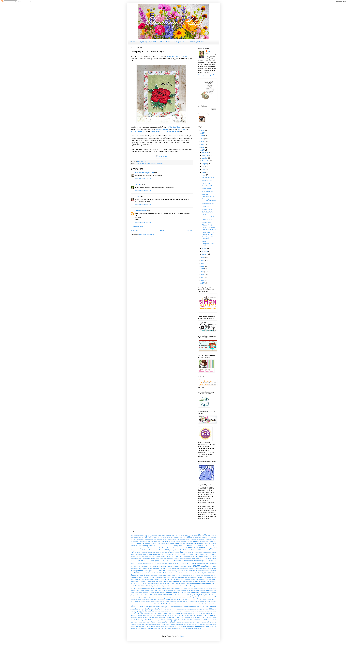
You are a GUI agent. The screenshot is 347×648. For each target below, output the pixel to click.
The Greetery (196, 617)
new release (212, 586)
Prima (208, 597)
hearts (136, 573)
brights (141, 548)
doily (210, 560)
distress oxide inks (190, 560)
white (181, 624)
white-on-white (195, 624)
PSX (212, 597)
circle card (191, 552)
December (205, 152)
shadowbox (176, 604)
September (206, 161)
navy (184, 586)
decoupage (188, 558)
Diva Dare (206, 560)
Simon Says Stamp (150, 163)
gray (174, 570)
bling (166, 545)
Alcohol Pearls (206, 189)
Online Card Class (168, 588)
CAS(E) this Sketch (202, 550)
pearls (188, 592)
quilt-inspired (165, 599)
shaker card (183, 604)
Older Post (189, 230)
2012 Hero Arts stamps (178, 535)
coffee (163, 554)
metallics (195, 581)
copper (177, 556)
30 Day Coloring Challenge (182, 539)
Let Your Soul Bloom (174, 127)
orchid (195, 588)
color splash (200, 554)
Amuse (151, 541)
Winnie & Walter (149, 626)
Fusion (155, 568)
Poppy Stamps (146, 597)
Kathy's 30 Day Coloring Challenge (204, 575)
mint (208, 581)
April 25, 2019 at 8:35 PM (143, 190)
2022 (202, 141)
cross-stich (170, 558)
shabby (158, 604)
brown (150, 548)
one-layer (158, 588)
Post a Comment (138, 226)
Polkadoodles (134, 597)
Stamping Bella (159, 611)
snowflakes (188, 607)
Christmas (183, 552)
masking (165, 581)
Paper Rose (180, 590)
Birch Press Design (210, 543)
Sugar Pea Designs (199, 613)
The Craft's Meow (183, 617)
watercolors (206, 622)
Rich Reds (181, 129)
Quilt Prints (157, 599)
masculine (155, 581)
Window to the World (137, 626)
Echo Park (159, 563)
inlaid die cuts (144, 575)
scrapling (196, 601)
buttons (202, 548)
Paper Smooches (190, 590)
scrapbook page (181, 601)
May (203, 172)
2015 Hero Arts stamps (160, 537)
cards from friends (157, 550)
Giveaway (146, 570)
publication (134, 599)
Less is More (142, 579)
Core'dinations (187, 556)
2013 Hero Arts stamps (191, 535)
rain (175, 599)
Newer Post (135, 230)
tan (182, 615)
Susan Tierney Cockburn (150, 615)
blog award (171, 545)
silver (203, 604)
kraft (150, 577)
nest (198, 586)
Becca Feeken (174, 543)
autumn (133, 543)
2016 (202, 263)
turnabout (190, 620)
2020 (202, 147)
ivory (177, 575)
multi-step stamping (205, 584)
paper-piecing (211, 590)
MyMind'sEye (166, 586)
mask (160, 581)
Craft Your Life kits (210, 556)
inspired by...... (164, 575)
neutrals (202, 586)
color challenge (183, 554)
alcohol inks (138, 541)
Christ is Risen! (207, 209)
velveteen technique (136, 622)
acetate (210, 539)
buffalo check (175, 548)
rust (148, 601)
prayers (172, 597)
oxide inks (144, 590)
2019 (202, 150)
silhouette (198, 604)
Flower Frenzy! (207, 183)
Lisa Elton (138, 185)
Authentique (213, 541)
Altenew (146, 541)
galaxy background (173, 568)
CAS (183, 550)
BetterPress (189, 543)
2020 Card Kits (208, 537)
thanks (163, 617)
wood (169, 626)
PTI (215, 597)
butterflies (190, 548)
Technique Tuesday (137, 617)
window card (213, 624)
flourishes (164, 566)
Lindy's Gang (184, 579)
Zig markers (197, 628)
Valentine (207, 620)
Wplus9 (144, 628)
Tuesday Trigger (172, 620)
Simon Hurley (212, 604)
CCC (153, 552)
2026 (202, 130)
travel (153, 620)
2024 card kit (157, 539)
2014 (202, 269)
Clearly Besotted (155, 554)
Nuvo (143, 588)
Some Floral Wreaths (209, 186)
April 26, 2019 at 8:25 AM (143, 204)
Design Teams (179, 42)
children (170, 552)
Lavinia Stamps (166, 577)
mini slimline (202, 581)
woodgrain (198, 626)
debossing (182, 558)
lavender (159, 577)
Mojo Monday (134, 584)
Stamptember (168, 611)
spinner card (173, 609)
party (152, 592)
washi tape (155, 131)
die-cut (140, 561)
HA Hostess (205, 570)
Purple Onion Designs (147, 599)
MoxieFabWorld (191, 584)
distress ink (170, 560)
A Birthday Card (207, 180)
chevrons (164, 552)
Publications (165, 42)
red (196, 599)
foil (202, 566)
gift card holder (202, 568)
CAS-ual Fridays (190, 550)
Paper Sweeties (200, 590)
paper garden (166, 590)
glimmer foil (153, 571)
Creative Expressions (160, 558)
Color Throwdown (211, 554)
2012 (202, 274)
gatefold (186, 568)
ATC (208, 541)
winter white (164, 626)
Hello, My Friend (207, 191)
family (211, 563)
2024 (202, 136)
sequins (153, 604)
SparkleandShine (205, 606)
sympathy (161, 615)
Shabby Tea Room (167, 604)
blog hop (178, 545)
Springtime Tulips (207, 212)
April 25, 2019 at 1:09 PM (143, 178)
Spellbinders (150, 609)
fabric (203, 563)
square (206, 609)
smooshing (179, 606)
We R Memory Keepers (140, 624)
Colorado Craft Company (137, 556)
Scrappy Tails (203, 601)
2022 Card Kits (140, 539)
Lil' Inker (160, 579)
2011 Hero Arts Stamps (165, 535)
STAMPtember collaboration (182, 611)
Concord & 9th (163, 556)
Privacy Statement (197, 42)
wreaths (155, 628)
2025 (202, 133)
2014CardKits (139, 537)
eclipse (165, 563)
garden (181, 568)
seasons (146, 604)
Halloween (212, 570)
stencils (133, 613)
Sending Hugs (206, 222)
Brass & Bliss (134, 548)
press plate (178, 597)
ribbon (210, 599)
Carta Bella (178, 550)
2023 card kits (149, 539)
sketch (153, 606)
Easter (154, 563)
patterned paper (171, 592)
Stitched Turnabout (208, 177)
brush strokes (157, 548)
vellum (214, 620)
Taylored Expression (190, 615)
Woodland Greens (137, 131)
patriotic (162, 592)
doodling (145, 563)
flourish (157, 566)
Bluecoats (193, 545)
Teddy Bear (147, 617)
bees (184, 543)
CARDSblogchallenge (169, 550)
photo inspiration (211, 592)
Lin (209, 51)
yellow (179, 628)
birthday (145, 546)
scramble (173, 601)
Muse (214, 584)
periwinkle (204, 592)
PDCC (180, 592)
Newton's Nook (136, 588)
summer (208, 613)
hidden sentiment (184, 573)
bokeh (205, 545)
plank (200, 595)
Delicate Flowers (162, 129)
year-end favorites (171, 628)
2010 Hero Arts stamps (151, 535)
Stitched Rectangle (172, 131)
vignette (148, 622)
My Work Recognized (147, 42)
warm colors (181, 622)
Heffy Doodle (143, 573)
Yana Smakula (162, 628)
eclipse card (171, 563)
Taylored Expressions (205, 615)
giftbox (209, 568)
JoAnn (137, 196)
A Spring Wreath (207, 225)
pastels (156, 592)
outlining (138, 590)
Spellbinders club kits (162, 609)
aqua (195, 541)
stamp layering (139, 611)
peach (184, 592)
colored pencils (148, 556)
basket (163, 543)
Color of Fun (192, 554)
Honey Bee (194, 573)
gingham (139, 571)
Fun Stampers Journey (145, 568)
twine (202, 620)
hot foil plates (202, 573)
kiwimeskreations (141, 210)
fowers (210, 566)
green (178, 571)
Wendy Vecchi (165, 624)
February (205, 251)
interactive (172, 575)
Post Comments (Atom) (146, 234)
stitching (140, 613)
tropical (163, 620)
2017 (202, 260)
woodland (206, 626)
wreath (150, 628)
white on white (187, 624)
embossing (190, 563)
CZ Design (176, 558)
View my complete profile (206, 75)
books (214, 545)
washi (186, 622)
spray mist (196, 609)
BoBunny (200, 545)
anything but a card (173, 541)
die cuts (202, 558)
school (157, 601)
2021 (202, 144)
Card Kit (144, 550)
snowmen (196, 606)
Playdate (205, 595)
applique (190, 541)
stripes (177, 613)
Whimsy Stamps (174, 624)
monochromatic (154, 584)
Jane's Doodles (183, 575)
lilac (164, 579)
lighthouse (149, 579)
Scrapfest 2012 (190, 601)
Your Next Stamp (187, 628)
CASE (210, 550)
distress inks (178, 561)
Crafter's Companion (136, 558)
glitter (160, 570)
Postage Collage (165, 597)
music (132, 586)
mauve (170, 581)
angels (159, 541)
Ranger (185, 599)
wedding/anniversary (153, 624)
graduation (170, 570)
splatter (179, 609)
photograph (133, 595)
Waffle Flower (173, 622)
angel (155, 541)
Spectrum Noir (139, 609)
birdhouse (134, 545)
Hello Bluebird (152, 573)
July (203, 166)
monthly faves (164, 584)
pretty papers (186, 597)
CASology (149, 552)
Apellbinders (184, 541)
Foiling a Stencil (207, 219)
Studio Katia (183, 613)
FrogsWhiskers (134, 568)
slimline (173, 606)
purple (139, 599)
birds (139, 546)
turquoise (197, 620)
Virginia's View (164, 622)
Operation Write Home (181, 588)
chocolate (176, 552)
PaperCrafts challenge (136, 592)
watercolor (199, 622)
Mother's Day (181, 584)
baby (146, 543)
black (151, 546)
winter (158, 626)
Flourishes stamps (186, 566)
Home (132, 42)
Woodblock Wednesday (186, 626)
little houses (191, 579)
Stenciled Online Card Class (207, 611)
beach (167, 543)
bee (181, 543)
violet (157, 622)
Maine (200, 579)
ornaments (200, 588)
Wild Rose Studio (205, 624)
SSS (210, 609)
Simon (206, 604)
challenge (158, 552)
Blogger (182, 636)
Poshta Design (155, 597)
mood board (173, 584)
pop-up (140, 597)
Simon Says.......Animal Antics (208, 243)
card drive (138, 550)
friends (214, 566)
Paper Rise (173, 590)
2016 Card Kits (171, 537)
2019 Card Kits (140, 163)
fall (208, 563)
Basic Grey (156, 543)
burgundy (182, 548)
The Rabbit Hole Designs (209, 617)
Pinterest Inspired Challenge (185, 595)
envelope (199, 563)
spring (201, 609)
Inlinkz (151, 575)
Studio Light (191, 613)
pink (151, 595)
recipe (188, 599)
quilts (172, 599)
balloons (150, 543)
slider (169, 606)
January (205, 254)
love (197, 579)
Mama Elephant (142, 581)
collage (168, 554)
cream (153, 558)
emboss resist (179, 563)
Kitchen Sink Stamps (142, 577)
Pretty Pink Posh (195, 597)
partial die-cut (146, 592)
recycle (193, 599)
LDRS (132, 579)
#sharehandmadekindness (137, 535)
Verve (144, 622)
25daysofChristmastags (168, 539)
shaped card (190, 604)
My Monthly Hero (156, 586)
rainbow (179, 599)
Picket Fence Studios (143, 595)
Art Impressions (202, 541)
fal (206, 563)
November (205, 155)
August (204, 164)
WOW (139, 628)
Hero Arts (161, 573)
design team (195, 558)
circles (197, 552)
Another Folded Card (208, 203)
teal (215, 615)
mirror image (213, 581)
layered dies (196, 577)
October (205, 158)
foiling (205, 566)
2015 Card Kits (149, 537)
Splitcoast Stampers (187, 609)
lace (154, 577)
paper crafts (157, 590)
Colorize (155, 556)
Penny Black (195, 592)
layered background (186, 577)
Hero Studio (168, 573)
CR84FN (202, 556)
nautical (180, 586)
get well (195, 568)
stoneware (147, 613)
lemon (136, 579)
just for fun (191, 575)
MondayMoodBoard (143, 584)
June (204, 169)
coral (180, 556)
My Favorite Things (142, 586)
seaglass (141, 604)
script (137, 604)
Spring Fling (206, 206)
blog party (184, 545)
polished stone (212, 595)
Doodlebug (138, 563)
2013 (202, 272)
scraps (209, 601)
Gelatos (191, 568)
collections (173, 554)
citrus (200, 552)
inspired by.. (156, 575)
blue (189, 546)
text (153, 617)
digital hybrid (155, 560)
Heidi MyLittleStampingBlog (144, 173)
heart (132, 573)
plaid (196, 595)
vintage (152, 622)
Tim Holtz (147, 620)
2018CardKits (190, 537)
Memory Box (178, 581)
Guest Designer (189, 570)
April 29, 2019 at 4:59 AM (143, 222)
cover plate (195, 556)
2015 (202, 266)
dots (150, 563)
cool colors (171, 556)
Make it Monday (206, 579)
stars (192, 611)
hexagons (176, 573)
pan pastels (150, 590)
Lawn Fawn (175, 577)
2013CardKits (202, 535)
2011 (202, 277)
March (204, 248)
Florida (153, 566)
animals (164, 541)
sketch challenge (161, 606)
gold (164, 571)
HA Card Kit (198, 570)
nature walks (174, 586)
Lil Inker (154, 579)
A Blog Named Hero (202, 539)
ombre (153, 588)
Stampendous (149, 611)
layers (214, 577)
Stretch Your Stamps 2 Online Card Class (162, 613)
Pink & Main (158, 595)
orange (190, 588)
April (204, 175)
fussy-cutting (162, 568)
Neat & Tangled (191, 586)
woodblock (174, 626)
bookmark (210, 545)
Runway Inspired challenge (140, 601)
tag (166, 615)
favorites (145, 566)
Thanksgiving (170, 617)
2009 (202, 283)
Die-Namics (147, 560)
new (206, 586)
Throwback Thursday (137, 620)
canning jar (209, 548)
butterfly (196, 548)
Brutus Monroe (166, 548)
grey (182, 570)
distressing (199, 560)
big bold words (199, 543)
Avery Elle (140, 543)
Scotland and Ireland (165, 601)
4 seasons (193, 539)
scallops (152, 601)
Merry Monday (187, 581)
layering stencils (206, 577)
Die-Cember (134, 560)
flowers (196, 566)
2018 (202, 257)
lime (178, 579)
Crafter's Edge (146, 558)
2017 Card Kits (180, 537)
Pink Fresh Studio (170, 595)
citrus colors (206, 552)
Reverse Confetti (203, 599)
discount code (163, 560)
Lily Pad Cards (172, 579)
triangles (158, 620)
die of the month (211, 558)
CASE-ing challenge (140, 552)
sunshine (139, 615)
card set (149, 550)
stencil (196, 611)
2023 (202, 139)
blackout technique (159, 545)
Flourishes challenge (174, 566)
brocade (145, 548)
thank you (157, 617)
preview (204, 597)
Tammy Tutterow (173, 615)
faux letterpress (138, 566)
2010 (202, 280)
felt (150, 566)
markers (150, 581)
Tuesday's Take (182, 620)
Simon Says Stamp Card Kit (177, 56)
